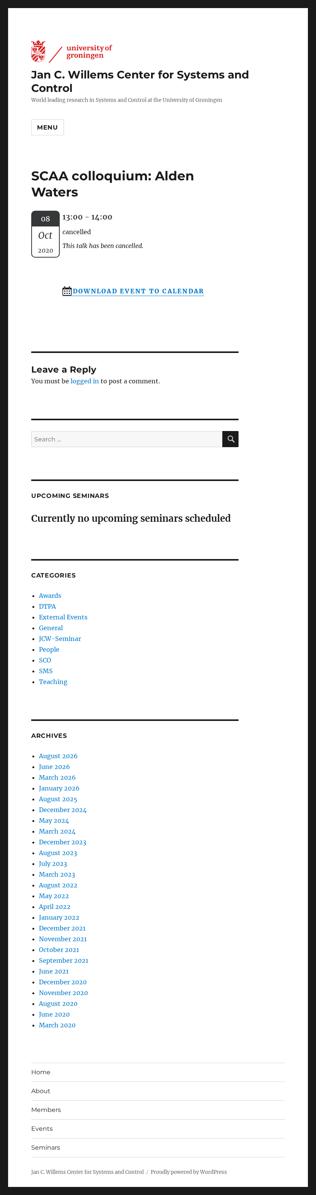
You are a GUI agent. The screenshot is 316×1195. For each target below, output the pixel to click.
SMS (46, 671)
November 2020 (63, 993)
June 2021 (54, 971)
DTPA (47, 606)
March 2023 (57, 874)
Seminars (45, 1147)
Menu (47, 127)
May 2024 (54, 820)
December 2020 (63, 982)
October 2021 (59, 950)
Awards (50, 595)
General (51, 628)
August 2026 (58, 756)
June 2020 (54, 1014)
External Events (63, 617)
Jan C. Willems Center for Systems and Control (87, 1172)
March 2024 (57, 831)
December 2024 (63, 810)
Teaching (53, 682)
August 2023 (58, 853)
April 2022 (55, 906)
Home (40, 1072)
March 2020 (57, 1025)
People (49, 649)
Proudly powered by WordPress (189, 1172)
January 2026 (59, 788)
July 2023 (53, 863)
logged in (85, 381)
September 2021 (63, 960)
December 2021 (62, 928)
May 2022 (54, 896)
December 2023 (62, 842)
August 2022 (58, 885)
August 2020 (58, 1003)
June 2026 (54, 767)
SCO (45, 660)
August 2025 (58, 799)
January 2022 (59, 917)
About (40, 1091)
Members (46, 1109)
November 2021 (63, 939)
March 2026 (57, 777)
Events (42, 1128)
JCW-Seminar (60, 638)
